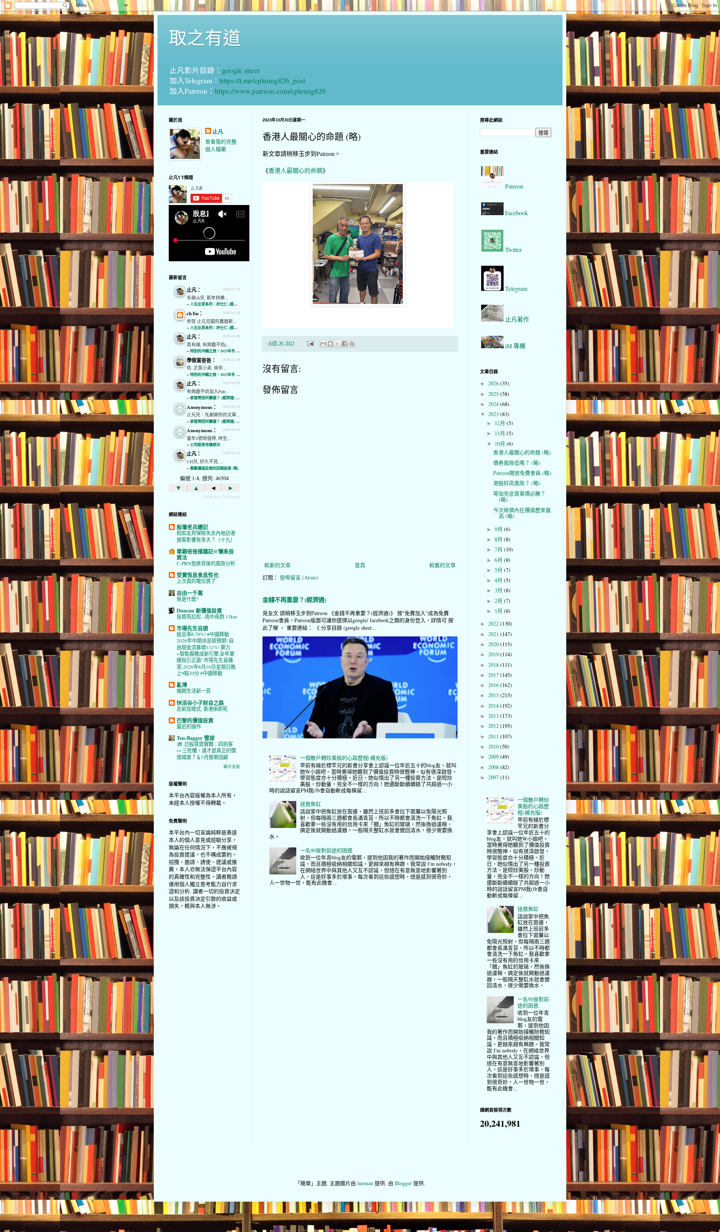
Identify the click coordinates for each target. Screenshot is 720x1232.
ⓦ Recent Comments (222, 496)
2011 (494, 736)
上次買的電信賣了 (196, 581)
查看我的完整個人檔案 (221, 145)
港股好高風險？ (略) (516, 483)
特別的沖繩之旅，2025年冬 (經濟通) (220, 350)
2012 (494, 725)
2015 (494, 695)
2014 (494, 705)
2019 (494, 654)
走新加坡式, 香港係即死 (202, 708)
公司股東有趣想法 (205, 444)
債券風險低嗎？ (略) (516, 462)
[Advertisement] (204, 1033)
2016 (494, 685)
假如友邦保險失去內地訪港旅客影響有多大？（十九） (206, 536)
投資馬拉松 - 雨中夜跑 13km (207, 616)
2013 (494, 715)
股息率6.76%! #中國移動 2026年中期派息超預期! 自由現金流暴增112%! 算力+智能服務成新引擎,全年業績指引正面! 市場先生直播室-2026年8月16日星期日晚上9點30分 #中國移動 (206, 654)
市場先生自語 (192, 628)
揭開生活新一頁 (194, 690)
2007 (494, 777)
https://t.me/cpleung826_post (262, 80)
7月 (499, 549)
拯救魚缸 (310, 803)
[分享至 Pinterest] (352, 343)
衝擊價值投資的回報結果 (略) (214, 468)
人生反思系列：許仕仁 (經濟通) (216, 304)
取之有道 (205, 37)
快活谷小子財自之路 (200, 703)
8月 (499, 539)
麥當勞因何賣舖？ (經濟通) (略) (216, 397)
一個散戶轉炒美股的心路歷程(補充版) (344, 757)
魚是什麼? (187, 599)
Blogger (403, 1183)
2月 (499, 600)
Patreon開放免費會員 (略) (522, 472)
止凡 (218, 131)
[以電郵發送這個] (323, 343)
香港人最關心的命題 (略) (522, 452)
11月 (501, 433)
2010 (494, 746)
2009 (494, 756)
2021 (494, 634)
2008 (494, 767)
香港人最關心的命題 (295, 170)
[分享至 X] (337, 343)
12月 (501, 423)
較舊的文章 (442, 565)
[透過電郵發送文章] (310, 343)
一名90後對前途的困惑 (326, 850)
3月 (499, 590)
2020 (494, 644)
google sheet (241, 70)
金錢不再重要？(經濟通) (294, 599)
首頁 (360, 565)
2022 (494, 623)
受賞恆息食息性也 (198, 575)
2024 (494, 403)
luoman (365, 1183)
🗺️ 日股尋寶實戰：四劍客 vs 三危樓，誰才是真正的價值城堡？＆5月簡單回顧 (206, 750)
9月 (499, 529)
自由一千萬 (190, 593)
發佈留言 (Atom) (299, 577)
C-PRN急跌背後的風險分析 (206, 563)
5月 (499, 569)
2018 (494, 664)
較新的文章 (277, 565)
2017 (494, 674)
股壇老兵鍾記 (192, 527)
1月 (499, 610)
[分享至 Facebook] (344, 343)
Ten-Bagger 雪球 (195, 738)
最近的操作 (189, 726)
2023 (494, 414)
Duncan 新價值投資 (199, 610)
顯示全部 (232, 766)
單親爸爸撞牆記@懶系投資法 (205, 554)
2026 (494, 383)
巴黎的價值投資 (195, 720)
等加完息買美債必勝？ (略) (519, 496)
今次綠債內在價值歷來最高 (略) (522, 513)
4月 (499, 580)
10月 (501, 443)
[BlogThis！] (330, 343)
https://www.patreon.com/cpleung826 (270, 91)
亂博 (182, 685)
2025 (494, 393)
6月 (499, 559)
